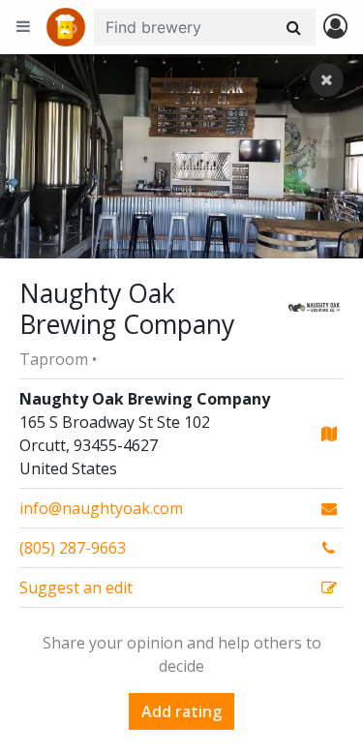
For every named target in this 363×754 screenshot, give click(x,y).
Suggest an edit (76, 587)
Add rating (181, 711)
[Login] (335, 28)
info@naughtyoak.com (101, 508)
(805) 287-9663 (72, 547)
